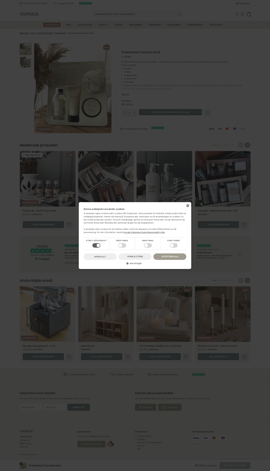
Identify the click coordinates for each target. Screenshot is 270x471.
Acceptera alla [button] (170, 256)
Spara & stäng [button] (135, 256)
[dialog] (135, 235)
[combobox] (187, 205)
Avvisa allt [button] (100, 256)
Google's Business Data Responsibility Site (144, 232)
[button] (135, 264)
